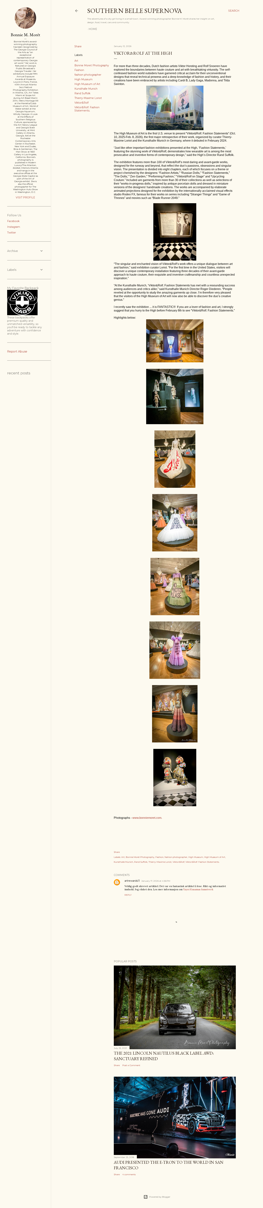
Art (76, 60)
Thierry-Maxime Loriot (88, 98)
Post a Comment (131, 1065)
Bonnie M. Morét (25, 34)
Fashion (79, 70)
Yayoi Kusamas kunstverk (198, 889)
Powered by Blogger (159, 1196)
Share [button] (78, 46)
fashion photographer (87, 74)
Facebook (13, 221)
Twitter (11, 232)
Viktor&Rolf (81, 102)
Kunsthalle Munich (86, 88)
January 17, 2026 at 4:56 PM (155, 881)
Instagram (13, 226)
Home (93, 29)
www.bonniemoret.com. (147, 817)
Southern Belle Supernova (134, 10)
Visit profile (25, 197)
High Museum (83, 79)
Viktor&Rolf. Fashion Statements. (86, 109)
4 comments (129, 1174)
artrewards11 (132, 880)
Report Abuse (17, 351)
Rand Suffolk (82, 93)
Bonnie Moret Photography (91, 65)
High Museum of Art (87, 84)
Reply (128, 895)
